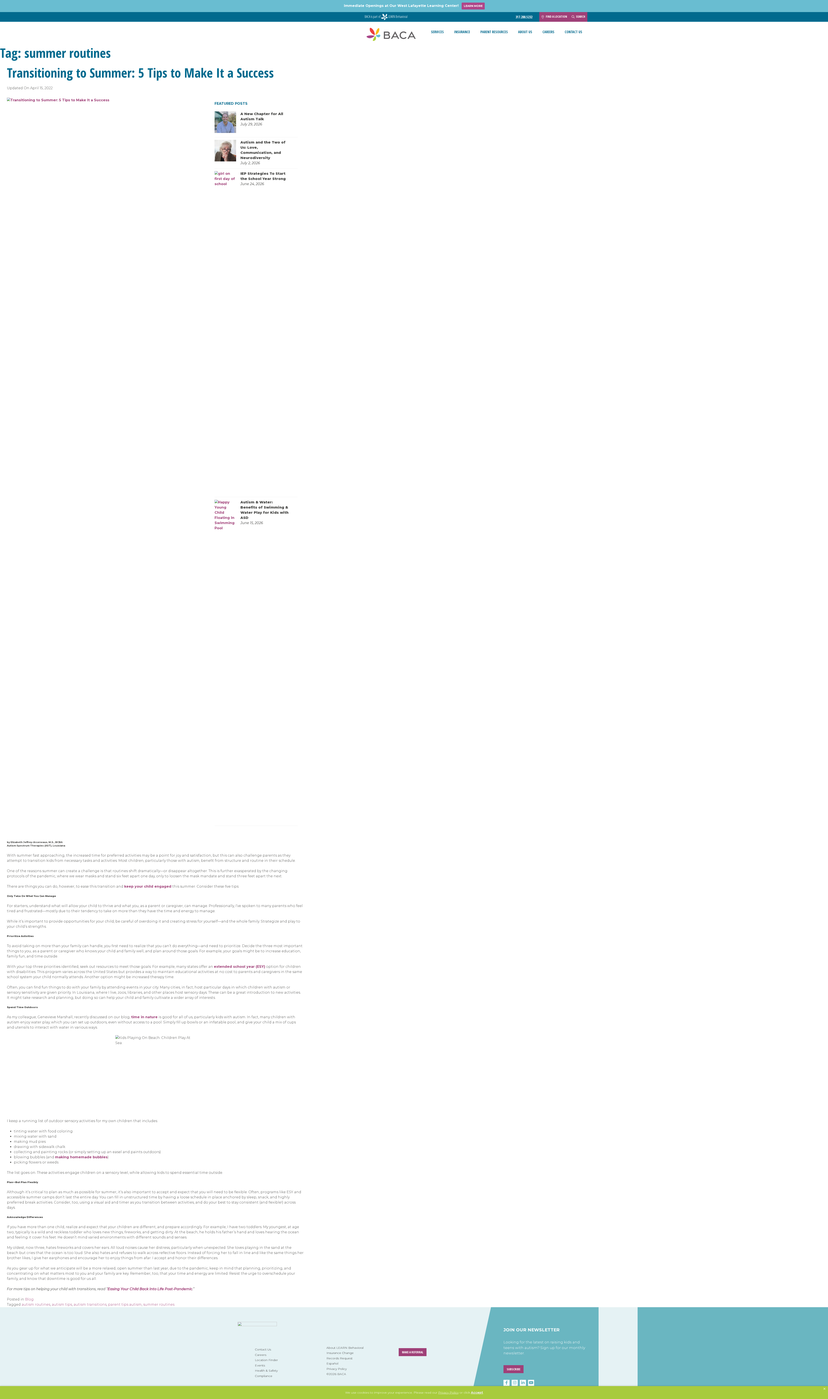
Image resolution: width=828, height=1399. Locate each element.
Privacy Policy (336, 1369)
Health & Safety (266, 1370)
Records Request (339, 1358)
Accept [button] (477, 1392)
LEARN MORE (473, 6)
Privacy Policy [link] (448, 1392)
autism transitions (90, 1304)
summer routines (158, 1304)
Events (260, 1365)
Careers (548, 32)
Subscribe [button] (513, 1369)
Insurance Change (340, 1353)
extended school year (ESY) (239, 967)
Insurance (462, 32)
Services (437, 32)
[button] (824, 1389)
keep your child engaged (147, 886)
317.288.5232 (524, 17)
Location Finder (266, 1360)
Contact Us (573, 32)
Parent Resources (494, 32)
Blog (29, 1299)
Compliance (263, 1376)
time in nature (144, 1017)
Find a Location (556, 16)
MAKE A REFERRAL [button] (412, 1352)
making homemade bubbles (81, 1157)
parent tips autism (125, 1304)
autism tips (62, 1304)
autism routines (36, 1304)
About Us (525, 32)
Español (332, 1363)
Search (580, 16)
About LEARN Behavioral (345, 1347)
